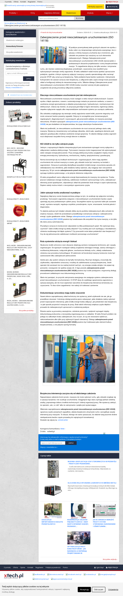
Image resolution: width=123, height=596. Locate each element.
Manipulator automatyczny (19, 177)
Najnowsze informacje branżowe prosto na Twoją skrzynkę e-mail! (18, 85)
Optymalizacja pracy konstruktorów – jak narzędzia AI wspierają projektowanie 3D (77, 549)
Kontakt (30, 567)
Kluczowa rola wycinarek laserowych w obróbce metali (92, 483)
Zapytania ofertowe (52, 13)
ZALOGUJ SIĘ (112, 7)
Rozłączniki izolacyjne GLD (18, 126)
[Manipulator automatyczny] (20, 167)
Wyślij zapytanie (96, 7)
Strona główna (9, 23)
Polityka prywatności (53, 567)
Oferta (15, 567)
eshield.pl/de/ (63, 420)
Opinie (22, 567)
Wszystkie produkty (26, 310)
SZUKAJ (80, 18)
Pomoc (65, 567)
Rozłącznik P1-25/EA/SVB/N (18, 199)
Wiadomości (71, 13)
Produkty (13, 13)
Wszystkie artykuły (110, 559)
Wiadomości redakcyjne (15, 40)
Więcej (109, 13)
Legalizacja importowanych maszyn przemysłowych (52, 522)
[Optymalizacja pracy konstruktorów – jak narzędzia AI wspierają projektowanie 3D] (78, 537)
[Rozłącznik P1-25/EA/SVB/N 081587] (20, 211)
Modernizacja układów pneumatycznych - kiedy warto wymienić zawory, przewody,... (78, 523)
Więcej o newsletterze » (48, 447)
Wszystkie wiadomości (14, 52)
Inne (62, 428)
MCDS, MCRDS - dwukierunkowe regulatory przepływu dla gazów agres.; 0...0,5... (20, 303)
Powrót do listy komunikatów (51, 32)
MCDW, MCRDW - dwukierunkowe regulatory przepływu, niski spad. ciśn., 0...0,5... (19, 275)
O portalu (7, 567)
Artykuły (90, 13)
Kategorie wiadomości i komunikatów (15, 33)
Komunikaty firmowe (14, 46)
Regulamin (39, 567)
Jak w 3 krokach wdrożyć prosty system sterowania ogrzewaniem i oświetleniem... (104, 523)
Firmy (33, 13)
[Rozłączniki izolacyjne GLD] (20, 116)
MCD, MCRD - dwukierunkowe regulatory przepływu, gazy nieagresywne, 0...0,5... (19, 247)
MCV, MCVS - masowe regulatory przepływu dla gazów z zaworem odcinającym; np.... (18, 151)
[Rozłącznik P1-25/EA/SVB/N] (20, 189)
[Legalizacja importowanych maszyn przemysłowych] (53, 511)
